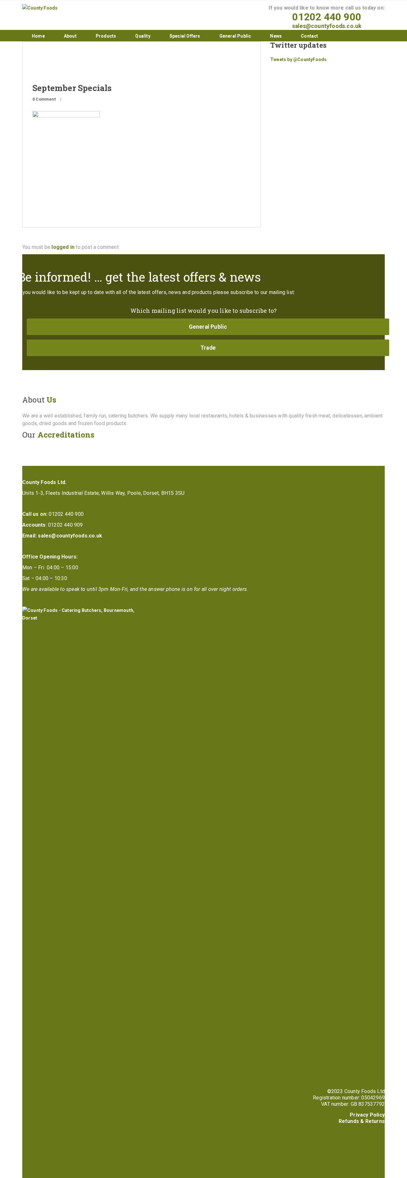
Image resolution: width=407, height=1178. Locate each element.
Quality (142, 36)
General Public (235, 36)
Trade (208, 348)
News (276, 36)
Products (106, 36)
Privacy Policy (367, 1115)
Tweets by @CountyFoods (298, 59)
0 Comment (44, 99)
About (70, 36)
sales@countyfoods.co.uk (327, 26)
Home (38, 36)
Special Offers (184, 36)
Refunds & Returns (362, 1121)
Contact (309, 36)
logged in (63, 247)
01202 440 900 (326, 17)
